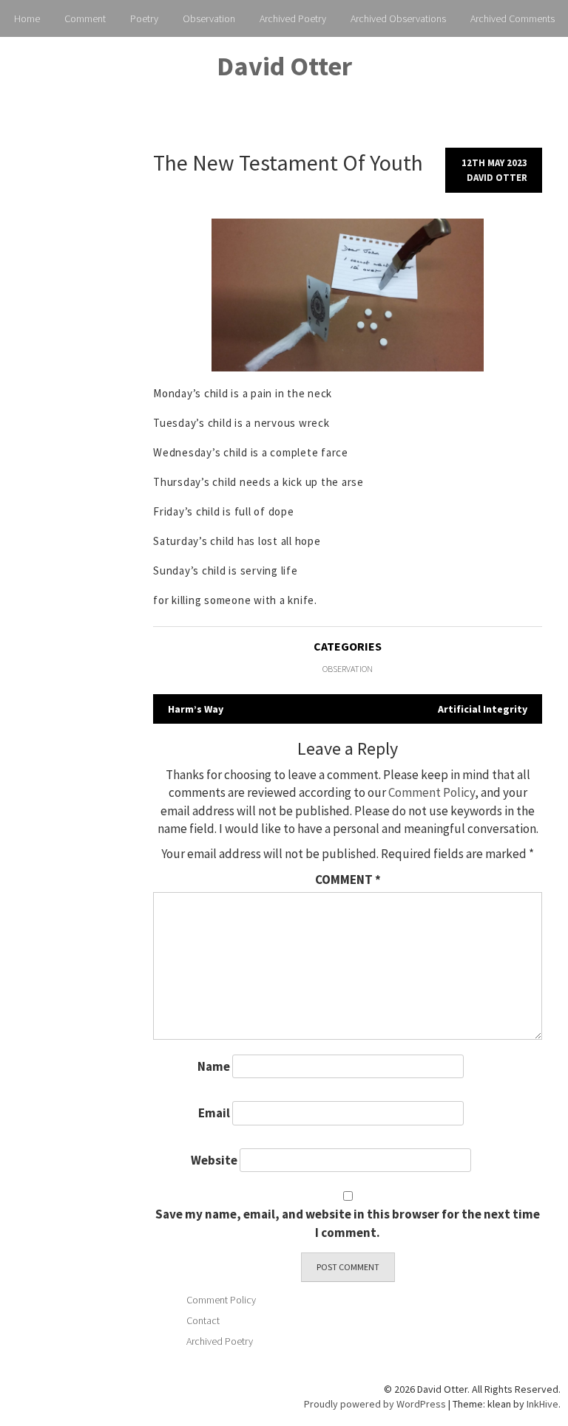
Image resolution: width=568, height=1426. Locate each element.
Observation (209, 18)
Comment (85, 18)
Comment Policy (431, 792)
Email (214, 1113)
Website (214, 1160)
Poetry (144, 18)
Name (213, 1066)
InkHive (542, 1403)
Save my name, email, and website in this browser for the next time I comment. (347, 1223)
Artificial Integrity (482, 709)
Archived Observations (398, 18)
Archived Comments (512, 18)
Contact (203, 1320)
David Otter (284, 66)
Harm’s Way (195, 709)
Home (27, 18)
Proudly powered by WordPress (375, 1403)
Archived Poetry (293, 18)
